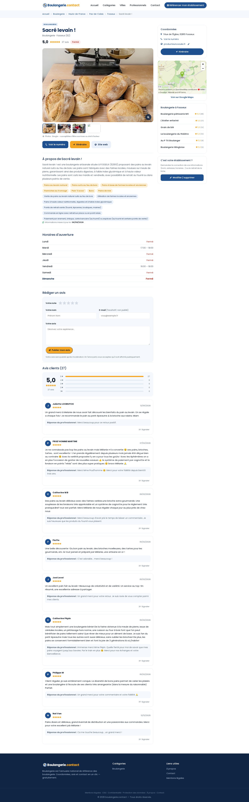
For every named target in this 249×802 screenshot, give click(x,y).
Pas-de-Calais (96, 14)
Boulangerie (64, 5)
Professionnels (138, 5)
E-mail (113, 310)
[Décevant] (60, 303)
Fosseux (111, 14)
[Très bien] (72, 303)
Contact (155, 5)
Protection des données (134, 792)
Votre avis (51, 323)
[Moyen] (64, 303)
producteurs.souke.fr (174, 44)
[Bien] (68, 303)
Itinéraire (81, 144)
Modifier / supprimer (184, 177)
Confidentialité (114, 792)
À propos (171, 768)
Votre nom (51, 310)
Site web (103, 144)
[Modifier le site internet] (188, 44)
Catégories (109, 5)
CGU (104, 792)
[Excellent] (76, 303)
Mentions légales (175, 778)
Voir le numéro (57, 144)
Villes (123, 5)
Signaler (145, 429)
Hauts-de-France (77, 14)
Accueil (94, 5)
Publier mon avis (61, 350)
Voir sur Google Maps (182, 97)
